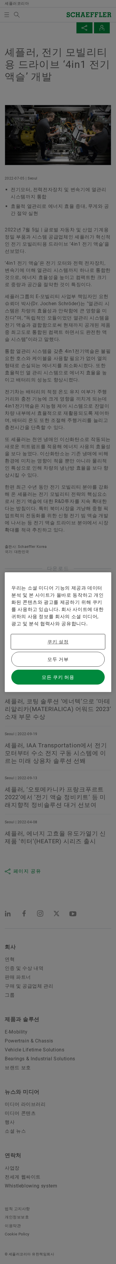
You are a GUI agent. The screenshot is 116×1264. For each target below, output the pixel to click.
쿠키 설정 (57, 641)
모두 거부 (57, 659)
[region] (58, 632)
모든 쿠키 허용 (58, 677)
